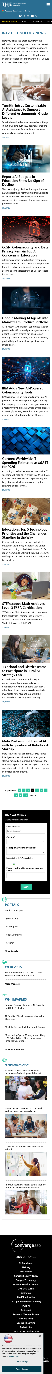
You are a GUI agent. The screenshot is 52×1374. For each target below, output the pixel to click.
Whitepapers (16, 999)
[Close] (40, 1336)
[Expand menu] (48, 5)
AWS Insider (26, 1271)
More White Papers (14, 1049)
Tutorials (25, 22)
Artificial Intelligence (15, 910)
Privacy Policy (27, 858)
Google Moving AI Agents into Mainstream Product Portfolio (25, 319)
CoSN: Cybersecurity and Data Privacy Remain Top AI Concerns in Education (25, 251)
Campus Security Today (26, 1275)
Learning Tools (12, 926)
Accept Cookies (22, 1369)
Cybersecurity (11, 918)
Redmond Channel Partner (26, 1314)
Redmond (26, 1310)
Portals (12, 904)
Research (9, 942)
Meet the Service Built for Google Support (26, 1026)
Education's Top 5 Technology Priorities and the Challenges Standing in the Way (24, 533)
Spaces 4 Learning (26, 1322)
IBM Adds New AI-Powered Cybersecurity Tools (23, 390)
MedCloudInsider (26, 1297)
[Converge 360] (26, 1245)
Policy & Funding (13, 934)
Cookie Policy (14, 1356)
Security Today (26, 1318)
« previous (10, 790)
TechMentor (26, 1327)
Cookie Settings (22, 1361)
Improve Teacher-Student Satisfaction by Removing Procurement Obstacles (25, 1186)
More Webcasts (13, 983)
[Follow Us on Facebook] (24, 16)
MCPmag (26, 1292)
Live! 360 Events (26, 1288)
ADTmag (26, 1267)
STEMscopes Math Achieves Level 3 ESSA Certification (23, 605)
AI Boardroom (26, 1263)
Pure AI (26, 1305)
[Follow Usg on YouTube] (32, 16)
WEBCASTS (13, 966)
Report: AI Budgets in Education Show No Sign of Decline (23, 180)
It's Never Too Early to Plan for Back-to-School (24, 1148)
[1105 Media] (26, 1256)
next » (33, 795)
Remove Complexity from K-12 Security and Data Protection (24, 1006)
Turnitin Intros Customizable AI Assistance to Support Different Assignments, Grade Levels (25, 111)
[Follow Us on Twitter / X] (28, 16)
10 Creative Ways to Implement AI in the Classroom (25, 1017)
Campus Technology (26, 1280)
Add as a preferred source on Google (17, 11)
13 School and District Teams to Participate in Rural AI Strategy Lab (24, 670)
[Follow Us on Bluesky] (20, 16)
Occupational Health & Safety (26, 1301)
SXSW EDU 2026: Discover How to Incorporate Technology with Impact (23, 1072)
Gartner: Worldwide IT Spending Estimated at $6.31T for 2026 (25, 462)
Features (17, 62)
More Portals (11, 951)
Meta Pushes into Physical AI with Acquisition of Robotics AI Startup (25, 745)
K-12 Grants (38, 22)
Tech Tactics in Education (26, 1331)
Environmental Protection (26, 1284)
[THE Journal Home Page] (14, 4)
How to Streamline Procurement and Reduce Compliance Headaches (23, 1110)
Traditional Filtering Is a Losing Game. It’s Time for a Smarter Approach (25, 974)
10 (25, 795)
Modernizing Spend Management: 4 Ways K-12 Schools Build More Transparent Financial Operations (25, 1038)
